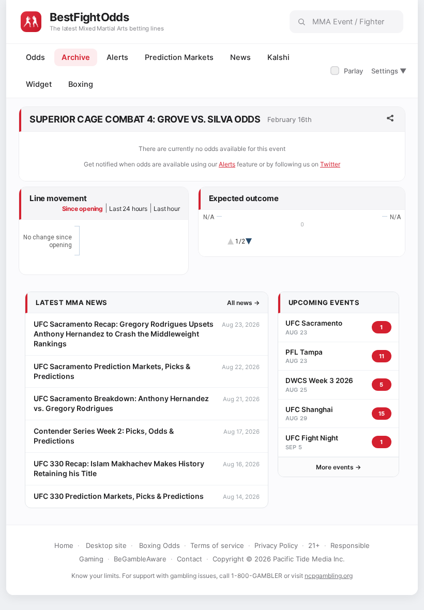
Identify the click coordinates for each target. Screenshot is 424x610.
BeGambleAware (140, 559)
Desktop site (106, 545)
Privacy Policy (276, 545)
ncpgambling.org (329, 576)
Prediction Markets (179, 57)
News (240, 57)
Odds (35, 57)
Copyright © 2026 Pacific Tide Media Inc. (279, 559)
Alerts (117, 57)
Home (63, 545)
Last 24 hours (128, 208)
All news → (243, 303)
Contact (189, 559)
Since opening (82, 208)
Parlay (347, 71)
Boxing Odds (159, 545)
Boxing (80, 84)
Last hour (166, 208)
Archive (76, 57)
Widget (39, 84)
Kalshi (278, 57)
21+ (314, 545)
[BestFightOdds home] (31, 21)
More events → (338, 467)
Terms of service (217, 545)
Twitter (330, 164)
